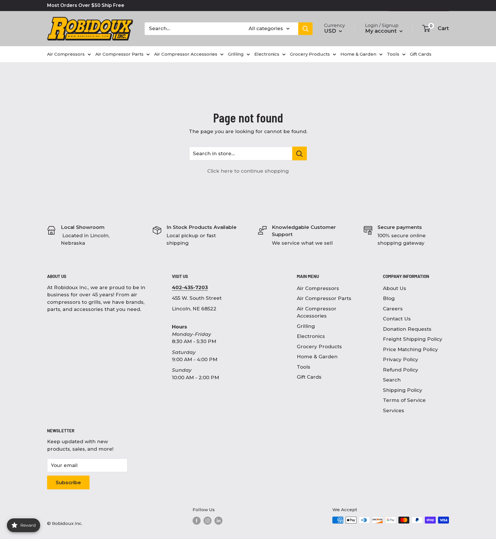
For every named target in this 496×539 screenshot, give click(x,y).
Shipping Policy (402, 390)
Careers (393, 309)
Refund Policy (400, 370)
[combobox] (193, 28)
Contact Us (397, 319)
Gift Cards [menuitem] (420, 54)
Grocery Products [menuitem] (310, 54)
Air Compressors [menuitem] (66, 54)
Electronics (311, 336)
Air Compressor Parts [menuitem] (119, 54)
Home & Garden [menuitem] (358, 54)
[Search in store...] (299, 153)
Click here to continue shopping (248, 171)
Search (392, 380)
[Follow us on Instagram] (208, 521)
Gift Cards (309, 377)
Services (393, 410)
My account (381, 31)
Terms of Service (404, 400)
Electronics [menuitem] (266, 54)
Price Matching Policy (410, 349)
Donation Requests (407, 329)
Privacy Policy (400, 359)
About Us (394, 288)
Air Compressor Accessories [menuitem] (185, 54)
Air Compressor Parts (324, 298)
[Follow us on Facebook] (197, 521)
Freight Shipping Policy (412, 339)
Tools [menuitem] (393, 54)
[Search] (305, 28)
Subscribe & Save (423, 5)
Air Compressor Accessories (316, 312)
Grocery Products (319, 346)
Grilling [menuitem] (236, 54)
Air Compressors (318, 288)
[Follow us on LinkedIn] (218, 521)
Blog (389, 298)
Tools (303, 367)
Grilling (306, 326)
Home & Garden (317, 356)
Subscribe (68, 482)
